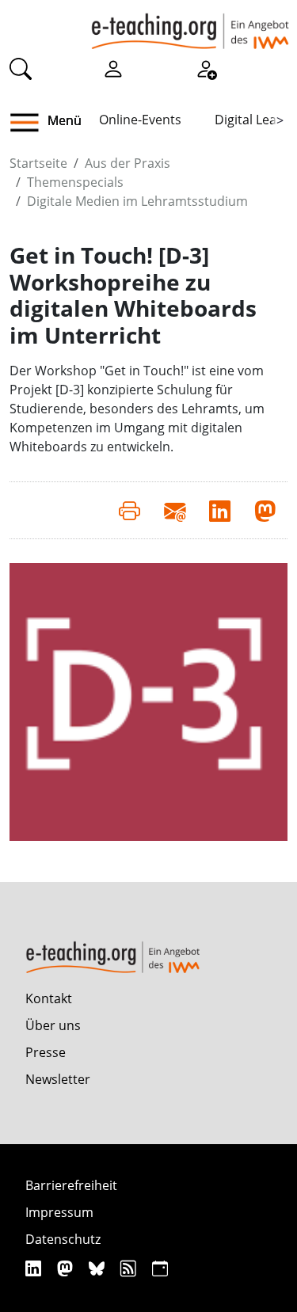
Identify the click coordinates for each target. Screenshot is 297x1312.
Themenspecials (75, 182)
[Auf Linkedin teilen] (219, 510)
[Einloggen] (113, 68)
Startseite (38, 163)
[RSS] (130, 1268)
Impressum (59, 1212)
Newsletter (57, 1079)
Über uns (53, 1025)
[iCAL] (160, 1268)
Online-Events (140, 119)
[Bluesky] (99, 1268)
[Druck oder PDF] (129, 510)
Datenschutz (63, 1239)
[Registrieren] (206, 68)
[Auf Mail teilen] (174, 510)
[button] (30, 123)
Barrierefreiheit (71, 1185)
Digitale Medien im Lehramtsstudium (137, 201)
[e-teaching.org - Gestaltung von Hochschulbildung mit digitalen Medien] (190, 24)
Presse (45, 1052)
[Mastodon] (67, 1268)
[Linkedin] (35, 1268)
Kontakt (48, 998)
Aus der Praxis (127, 163)
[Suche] (21, 68)
